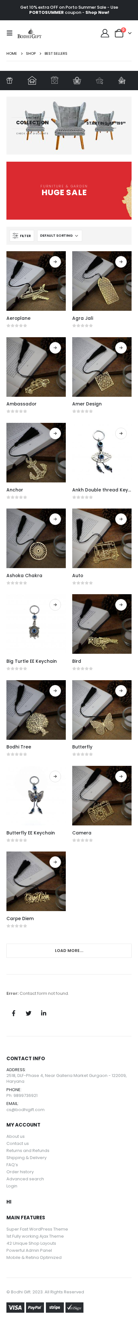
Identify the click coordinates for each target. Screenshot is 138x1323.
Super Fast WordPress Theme (37, 1229)
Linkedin (43, 1013)
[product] (36, 281)
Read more (55, 262)
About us (15, 1136)
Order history (20, 1172)
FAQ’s (12, 1165)
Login (11, 1186)
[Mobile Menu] (11, 33)
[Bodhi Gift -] (29, 33)
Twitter (28, 1013)
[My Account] (105, 33)
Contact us (17, 1143)
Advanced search (25, 1179)
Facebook (13, 1013)
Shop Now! (97, 12)
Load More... (69, 950)
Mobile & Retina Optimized (34, 1257)
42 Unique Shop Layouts (31, 1243)
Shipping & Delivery (26, 1158)
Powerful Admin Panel (29, 1250)
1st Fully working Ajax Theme (35, 1236)
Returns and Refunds (27, 1150)
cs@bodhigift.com (25, 1110)
